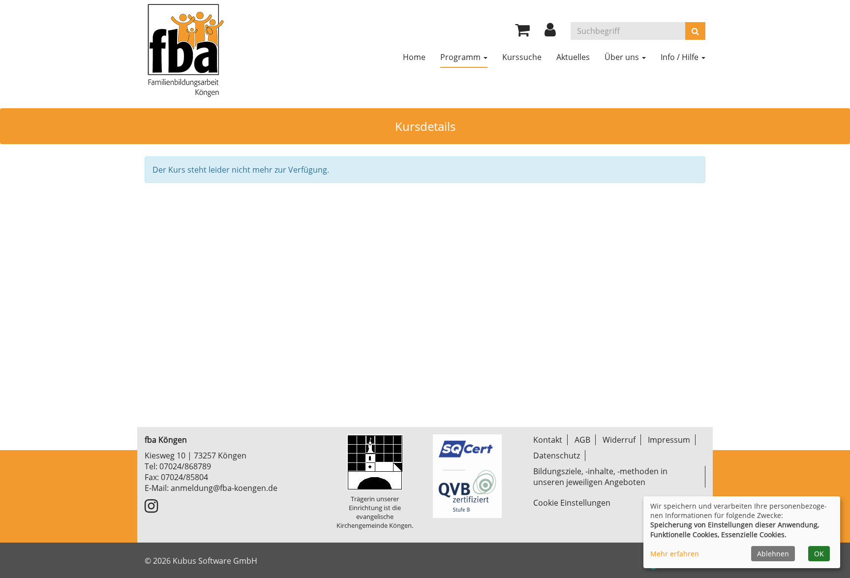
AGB (582, 439)
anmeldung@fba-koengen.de (224, 488)
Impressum (669, 439)
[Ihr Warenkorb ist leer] (522, 32)
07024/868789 (185, 466)
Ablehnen (773, 553)
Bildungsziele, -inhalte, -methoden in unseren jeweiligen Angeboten (600, 476)
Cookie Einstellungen (571, 502)
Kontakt (547, 439)
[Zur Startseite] (185, 49)
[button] (550, 32)
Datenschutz (556, 455)
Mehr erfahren (674, 553)
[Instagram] (151, 508)
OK (819, 553)
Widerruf (619, 439)
